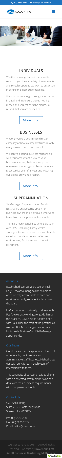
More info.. (31, 120)
